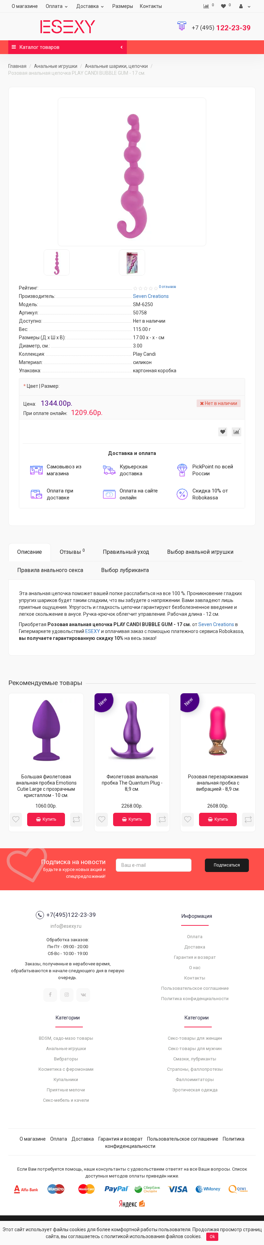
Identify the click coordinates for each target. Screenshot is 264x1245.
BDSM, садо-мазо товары (66, 1038)
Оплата (54, 6)
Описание (29, 552)
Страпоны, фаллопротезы (195, 1069)
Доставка (87, 6)
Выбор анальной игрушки (200, 552)
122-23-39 (221, 28)
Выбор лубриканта (125, 570)
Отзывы (72, 551)
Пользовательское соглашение (195, 988)
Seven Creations (216, 624)
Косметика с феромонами (66, 1069)
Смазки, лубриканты (194, 1058)
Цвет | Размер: (43, 386)
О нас (194, 967)
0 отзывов (167, 286)
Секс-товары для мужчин (195, 1048)
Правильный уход (126, 552)
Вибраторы (66, 1058)
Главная (17, 66)
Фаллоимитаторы (195, 1079)
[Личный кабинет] (245, 6)
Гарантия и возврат (195, 957)
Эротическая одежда (195, 1089)
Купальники (66, 1079)
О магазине (25, 6)
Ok (212, 1236)
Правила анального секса (50, 570)
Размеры (122, 6)
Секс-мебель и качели (66, 1100)
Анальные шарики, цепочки (116, 66)
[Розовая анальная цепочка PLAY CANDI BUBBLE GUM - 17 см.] (132, 171)
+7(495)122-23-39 (71, 914)
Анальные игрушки (55, 66)
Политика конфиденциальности (195, 998)
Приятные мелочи (66, 1089)
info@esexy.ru (66, 926)
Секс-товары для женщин (195, 1038)
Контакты (151, 6)
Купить (49, 819)
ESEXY (92, 631)
